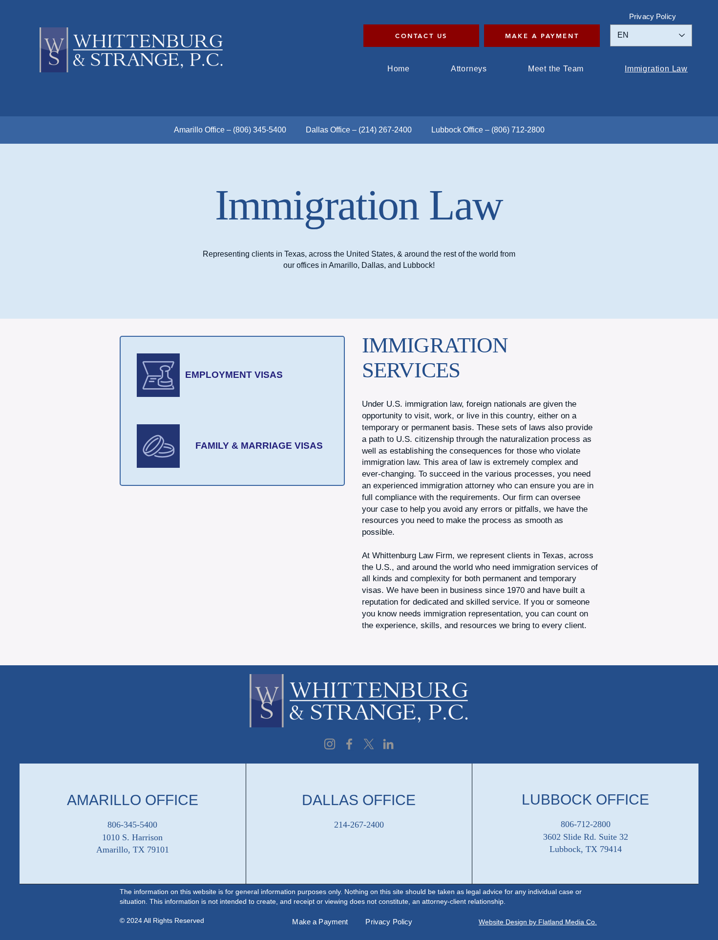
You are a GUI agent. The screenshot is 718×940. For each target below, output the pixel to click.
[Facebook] (349, 744)
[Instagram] (329, 744)
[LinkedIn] (388, 744)
